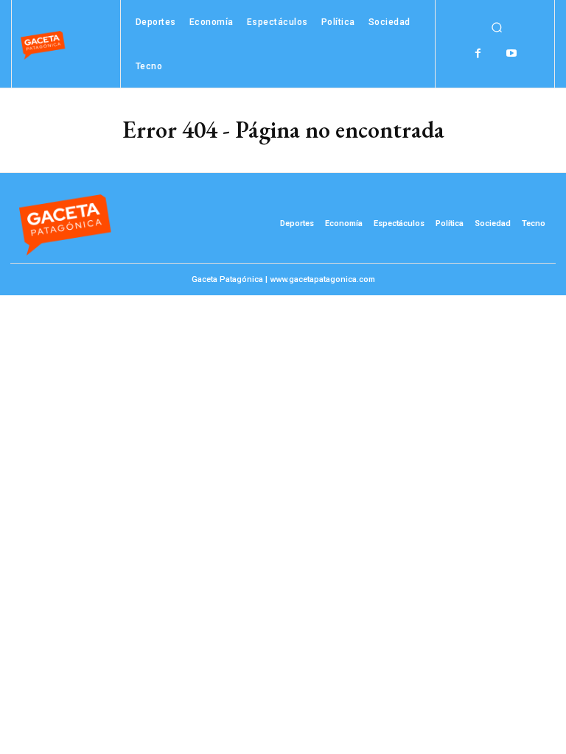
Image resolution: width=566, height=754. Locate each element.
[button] (496, 27)
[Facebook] (478, 53)
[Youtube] (511, 53)
